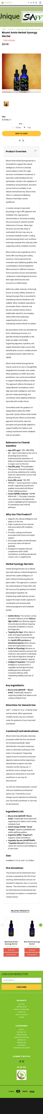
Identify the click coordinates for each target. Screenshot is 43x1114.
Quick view (11, 950)
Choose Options (11, 954)
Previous (2, 925)
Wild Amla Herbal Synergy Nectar (11, 943)
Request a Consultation (21, 1009)
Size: (21, 124)
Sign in (17, 1014)
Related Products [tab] (20, 911)
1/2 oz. (18, 127)
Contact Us (21, 1012)
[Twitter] (23, 140)
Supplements (22, 1045)
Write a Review (9, 40)
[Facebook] (20, 140)
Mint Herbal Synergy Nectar (32, 943)
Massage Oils (21, 1040)
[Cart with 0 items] (36, 2)
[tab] (21, 151)
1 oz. (29, 127)
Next (40, 925)
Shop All (21, 1029)
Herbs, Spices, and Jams (21, 1037)
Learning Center (21, 1006)
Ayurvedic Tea (21, 1032)
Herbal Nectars (21, 1034)
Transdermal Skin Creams (21, 1048)
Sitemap (21, 1017)
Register (25, 1014)
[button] (21, 1075)
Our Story (21, 1004)
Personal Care (21, 1042)
